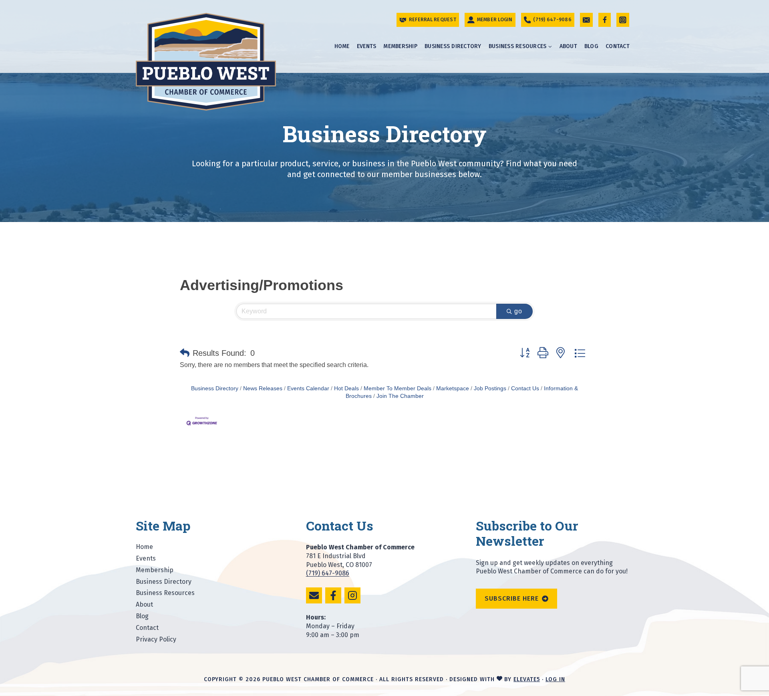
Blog (591, 46)
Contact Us (525, 388)
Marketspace (452, 388)
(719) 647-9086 (327, 573)
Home (342, 46)
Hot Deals (346, 388)
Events (366, 46)
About (568, 46)
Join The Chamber (400, 396)
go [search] (518, 311)
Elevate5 (526, 679)
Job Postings (490, 388)
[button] (184, 353)
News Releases (262, 388)
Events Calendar (308, 388)
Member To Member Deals (397, 388)
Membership (400, 46)
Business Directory (453, 46)
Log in (555, 679)
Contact (618, 46)
